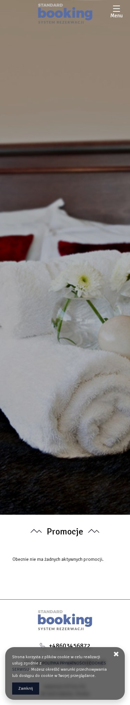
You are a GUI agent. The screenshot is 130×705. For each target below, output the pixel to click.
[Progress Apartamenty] (65, 13)
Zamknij (25, 688)
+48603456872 (69, 646)
